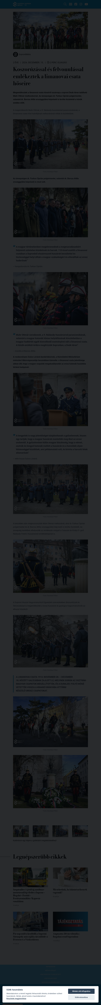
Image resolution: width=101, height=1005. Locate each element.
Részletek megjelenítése (16, 998)
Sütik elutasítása (81, 997)
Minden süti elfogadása (81, 991)
